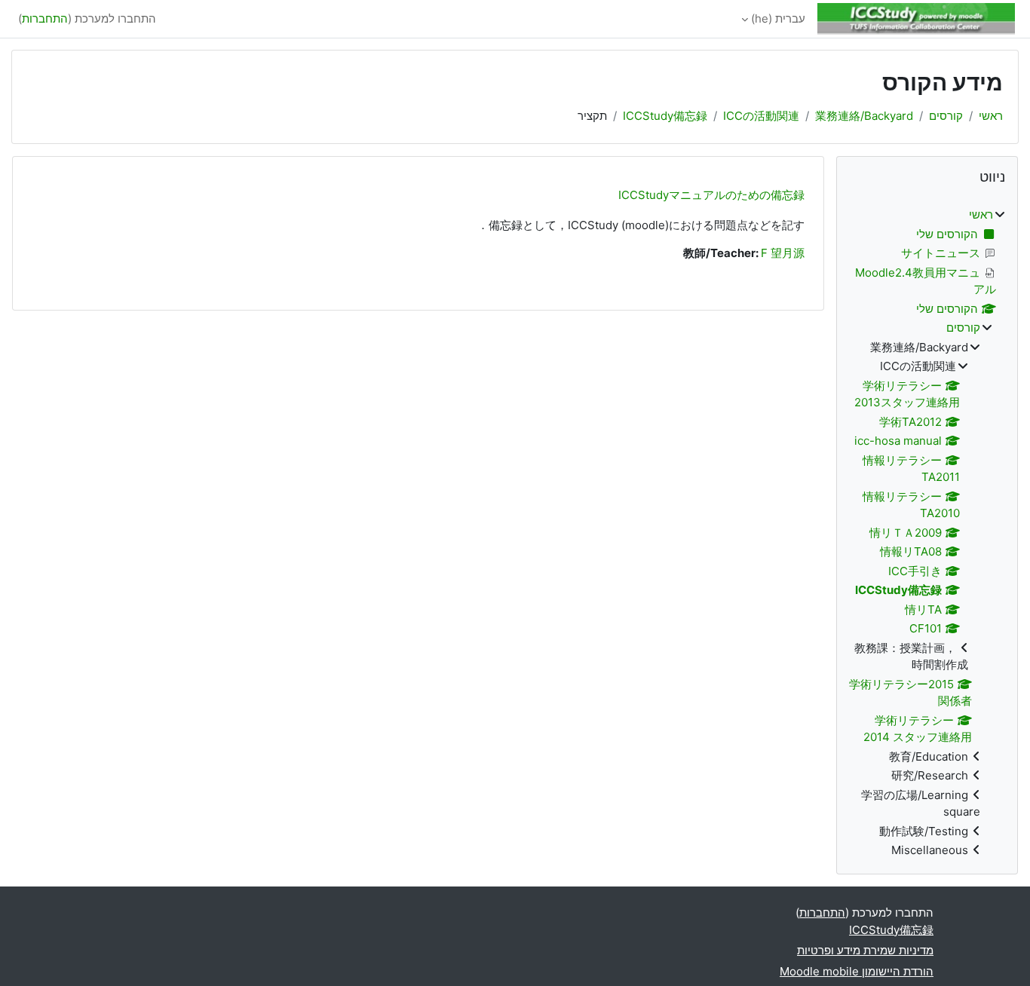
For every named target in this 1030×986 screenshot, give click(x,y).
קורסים (946, 116)
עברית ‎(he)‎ (778, 18)
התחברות (45, 18)
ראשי (991, 116)
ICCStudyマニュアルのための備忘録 (711, 195)
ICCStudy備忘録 (665, 116)
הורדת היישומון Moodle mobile (856, 971)
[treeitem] (927, 533)
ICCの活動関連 (761, 116)
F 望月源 (783, 253)
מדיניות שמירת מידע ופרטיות (865, 950)
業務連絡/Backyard (864, 116)
